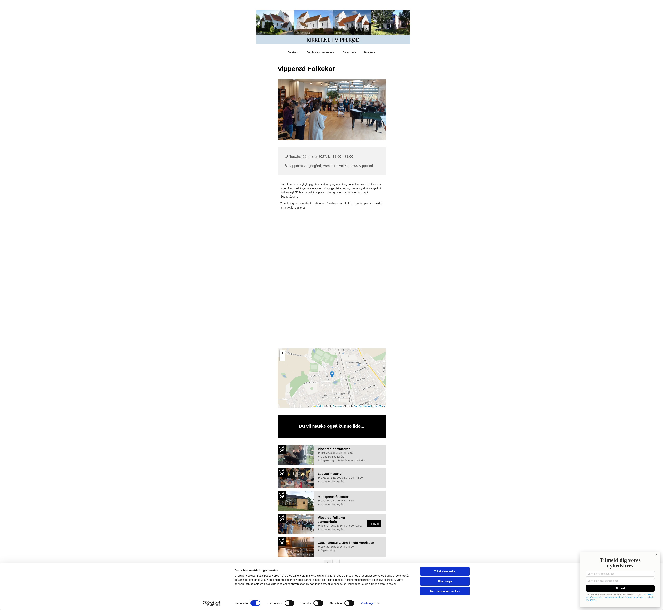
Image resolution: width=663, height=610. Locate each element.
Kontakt (369, 52)
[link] (293, 52)
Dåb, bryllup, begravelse (320, 52)
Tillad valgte (445, 581)
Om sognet (349, 52)
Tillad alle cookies (445, 571)
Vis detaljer (367, 603)
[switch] (289, 603)
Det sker (292, 52)
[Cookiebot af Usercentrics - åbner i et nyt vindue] (211, 603)
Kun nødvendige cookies (445, 590)
